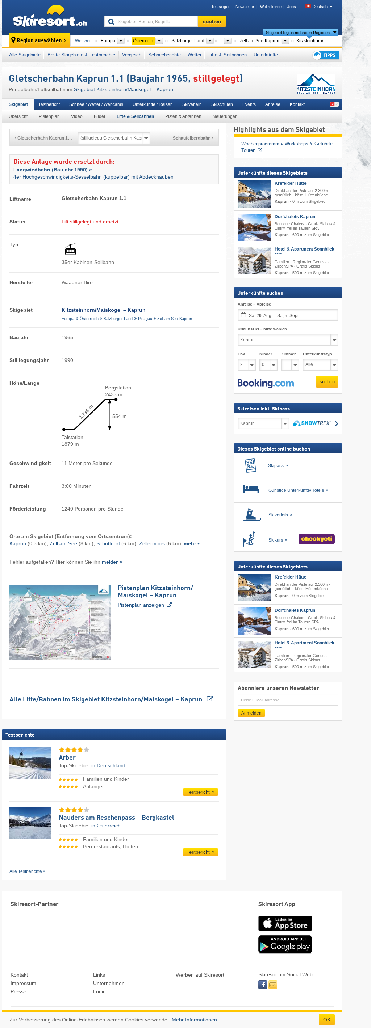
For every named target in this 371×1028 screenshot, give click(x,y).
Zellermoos (152, 543)
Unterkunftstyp (317, 354)
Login (99, 991)
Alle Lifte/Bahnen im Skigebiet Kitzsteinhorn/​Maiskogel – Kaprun (106, 699)
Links (99, 975)
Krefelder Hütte (291, 183)
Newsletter (244, 6)
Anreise (272, 104)
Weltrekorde (271, 6)
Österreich (89, 318)
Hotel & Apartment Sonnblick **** (304, 252)
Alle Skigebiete (25, 54)
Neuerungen (225, 116)
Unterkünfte (266, 54)
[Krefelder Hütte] (254, 194)
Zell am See (63, 543)
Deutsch (320, 6)
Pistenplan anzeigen (155, 596)
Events (249, 104)
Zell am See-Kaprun (174, 318)
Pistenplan (49, 116)
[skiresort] (50, 17)
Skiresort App (276, 904)
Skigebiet (18, 104)
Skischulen (222, 104)
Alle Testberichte (25, 871)
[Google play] (285, 952)
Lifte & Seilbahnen (227, 54)
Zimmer (288, 354)
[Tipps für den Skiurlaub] (325, 55)
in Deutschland (108, 765)
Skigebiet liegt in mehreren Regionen (298, 32)
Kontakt (297, 104)
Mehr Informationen (194, 1020)
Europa (68, 318)
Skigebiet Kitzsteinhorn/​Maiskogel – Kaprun (123, 89)
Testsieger (220, 6)
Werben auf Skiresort (200, 975)
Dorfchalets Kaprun (295, 216)
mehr (190, 543)
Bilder (99, 116)
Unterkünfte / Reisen (153, 104)
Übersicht (18, 116)
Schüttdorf (108, 543)
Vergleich (131, 54)
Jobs (291, 6)
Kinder (265, 354)
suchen (327, 381)
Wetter (194, 54)
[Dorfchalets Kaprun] (254, 227)
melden (110, 562)
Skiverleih (192, 104)
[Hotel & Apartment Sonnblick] (254, 260)
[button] (266, 383)
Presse (18, 991)
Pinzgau (145, 318)
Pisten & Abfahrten (183, 116)
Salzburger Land (118, 318)
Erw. (242, 354)
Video (77, 116)
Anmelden (251, 713)
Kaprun (17, 543)
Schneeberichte (164, 54)
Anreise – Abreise (254, 304)
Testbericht (49, 104)
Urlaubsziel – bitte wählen (262, 329)
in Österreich (106, 825)
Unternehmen (109, 983)
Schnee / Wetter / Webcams (96, 104)
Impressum (23, 983)
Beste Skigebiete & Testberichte (81, 54)
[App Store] (285, 932)
